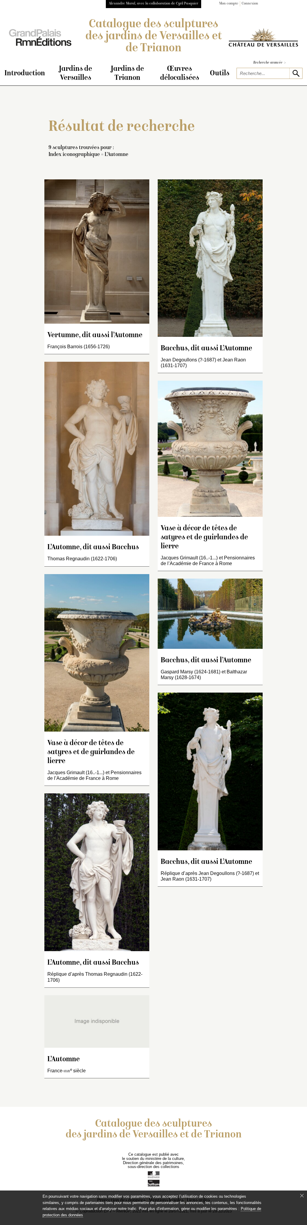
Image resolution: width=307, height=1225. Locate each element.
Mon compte (228, 4)
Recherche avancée (269, 63)
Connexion (250, 4)
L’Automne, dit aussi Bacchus (93, 547)
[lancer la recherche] (295, 73)
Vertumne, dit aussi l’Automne (94, 335)
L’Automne (63, 1059)
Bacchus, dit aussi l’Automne (206, 660)
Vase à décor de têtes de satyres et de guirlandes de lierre (91, 752)
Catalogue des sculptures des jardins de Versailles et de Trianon (153, 37)
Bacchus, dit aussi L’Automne (206, 348)
